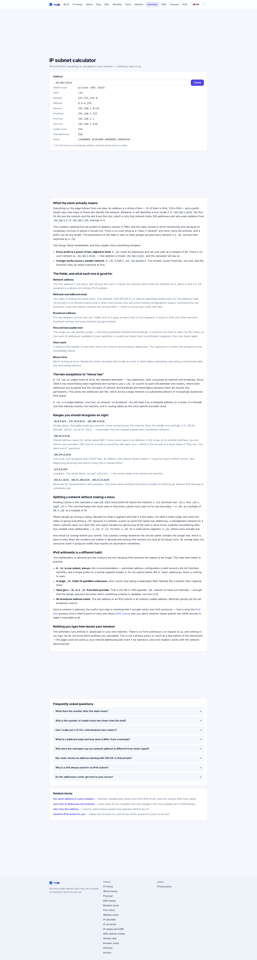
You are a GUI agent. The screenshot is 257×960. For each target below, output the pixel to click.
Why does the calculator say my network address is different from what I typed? (102, 748)
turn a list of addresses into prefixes (74, 804)
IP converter (109, 924)
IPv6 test (107, 947)
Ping (98, 4)
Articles (107, 952)
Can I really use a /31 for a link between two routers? (86, 729)
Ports (128, 4)
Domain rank (109, 938)
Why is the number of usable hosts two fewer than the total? (90, 720)
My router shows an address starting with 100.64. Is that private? (93, 758)
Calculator (152, 4)
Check (197, 82)
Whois (89, 4)
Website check (111, 914)
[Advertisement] (128, 33)
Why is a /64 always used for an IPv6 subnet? (82, 767)
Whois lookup (110, 891)
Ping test (108, 896)
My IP (66, 4)
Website (139, 4)
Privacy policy (164, 886)
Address (58, 76)
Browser (174, 4)
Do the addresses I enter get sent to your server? (84, 776)
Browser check (111, 943)
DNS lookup (123, 613)
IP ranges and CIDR (113, 929)
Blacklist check (111, 905)
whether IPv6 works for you (69, 814)
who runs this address (66, 809)
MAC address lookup (114, 933)
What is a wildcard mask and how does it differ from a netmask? (92, 739)
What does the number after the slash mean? (81, 711)
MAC (164, 4)
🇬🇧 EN (196, 4)
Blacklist (117, 4)
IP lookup (77, 4)
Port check (109, 910)
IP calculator (109, 919)
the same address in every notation (73, 798)
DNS (106, 4)
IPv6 (185, 4)
